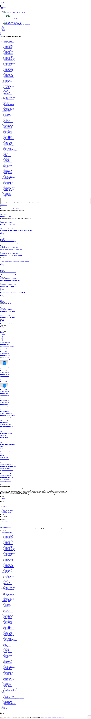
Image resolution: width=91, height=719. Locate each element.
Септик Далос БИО (7, 89)
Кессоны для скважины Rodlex (9, 108)
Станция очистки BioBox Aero (9, 77)
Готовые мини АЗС (7, 186)
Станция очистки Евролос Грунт (9, 534)
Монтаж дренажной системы (9, 705)
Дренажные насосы (7, 169)
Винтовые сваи (6, 121)
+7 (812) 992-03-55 (3, 8)
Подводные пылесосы (7, 193)
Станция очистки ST (7, 80)
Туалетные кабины (7, 161)
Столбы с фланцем (7, 114)
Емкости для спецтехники (8, 641)
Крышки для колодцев (7, 163)
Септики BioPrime (7, 88)
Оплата (3, 30)
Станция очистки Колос (8, 47)
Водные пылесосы (7, 191)
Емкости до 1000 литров (8, 133)
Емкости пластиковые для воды (9, 125)
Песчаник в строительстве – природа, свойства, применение (14, 698)
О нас (3, 26)
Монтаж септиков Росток (8, 701)
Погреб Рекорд (6, 160)
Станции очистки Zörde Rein (10, 55)
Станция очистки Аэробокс (8, 70)
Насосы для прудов (7, 697)
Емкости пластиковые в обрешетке (9, 149)
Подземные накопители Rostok (9, 140)
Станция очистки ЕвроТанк (8, 78)
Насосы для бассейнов (7, 194)
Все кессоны (6, 103)
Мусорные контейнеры (8, 675)
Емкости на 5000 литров (8, 137)
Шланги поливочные (7, 171)
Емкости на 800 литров (8, 132)
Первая (3, 334)
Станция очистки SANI (8, 556)
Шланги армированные (8, 173)
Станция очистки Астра (8, 74)
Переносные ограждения (8, 184)
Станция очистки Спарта (8, 71)
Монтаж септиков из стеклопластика (10, 704)
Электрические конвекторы (8, 174)
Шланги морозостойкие (8, 172)
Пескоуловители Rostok (8, 94)
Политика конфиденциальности (7, 510)
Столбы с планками (7, 115)
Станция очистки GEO (8, 57)
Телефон (1, 715)
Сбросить (2, 204)
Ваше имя (2, 713)
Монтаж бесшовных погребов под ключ (10, 699)
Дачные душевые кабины (8, 165)
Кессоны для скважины (6, 102)
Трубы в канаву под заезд (8, 101)
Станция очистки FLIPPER (8, 45)
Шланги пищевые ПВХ (8, 170)
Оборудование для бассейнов (7, 192)
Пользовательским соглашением (47, 717)
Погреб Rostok (6, 158)
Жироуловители (6, 93)
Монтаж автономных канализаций (9, 703)
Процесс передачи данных (6, 512)
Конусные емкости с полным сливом (10, 147)
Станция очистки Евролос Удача (9, 60)
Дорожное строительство (6, 178)
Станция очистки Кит (7, 52)
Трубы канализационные (8, 590)
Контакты (3, 707)
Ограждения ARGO (7, 183)
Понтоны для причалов (8, 162)
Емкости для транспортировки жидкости (10, 150)
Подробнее (2, 220)
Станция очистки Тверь (8, 72)
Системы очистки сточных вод (7, 41)
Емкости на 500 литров (8, 129)
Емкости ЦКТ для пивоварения (9, 145)
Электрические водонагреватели (9, 177)
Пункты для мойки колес (8, 179)
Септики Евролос (7, 90)
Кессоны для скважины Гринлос (9, 109)
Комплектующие (5, 98)
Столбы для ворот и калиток (8, 607)
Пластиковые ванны (7, 144)
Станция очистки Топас (8, 73)
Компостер (6, 167)
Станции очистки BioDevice (8, 49)
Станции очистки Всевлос (8, 69)
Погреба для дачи (7, 157)
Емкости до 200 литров (8, 127)
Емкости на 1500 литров (8, 624)
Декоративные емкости (8, 164)
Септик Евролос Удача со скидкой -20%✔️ (11, 688)
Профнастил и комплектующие (9, 123)
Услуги (3, 29)
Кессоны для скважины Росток (9, 104)
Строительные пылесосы (8, 175)
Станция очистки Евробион (8, 68)
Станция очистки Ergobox (8, 46)
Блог (3, 28)
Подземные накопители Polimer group (10, 141)
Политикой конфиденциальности (58, 717)
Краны (5, 154)
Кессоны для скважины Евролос (9, 106)
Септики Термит (7, 85)
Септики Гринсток (7, 87)
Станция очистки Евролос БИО (9, 42)
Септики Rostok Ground (8, 84)
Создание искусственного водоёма (9, 696)
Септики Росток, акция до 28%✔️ (9, 689)
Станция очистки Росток (8, 61)
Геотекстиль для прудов (8, 190)
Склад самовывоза (5, 513)
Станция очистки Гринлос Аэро (9, 62)
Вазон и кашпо (6, 658)
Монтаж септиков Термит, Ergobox (9, 702)
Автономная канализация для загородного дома (12, 694)
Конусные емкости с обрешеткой (9, 146)
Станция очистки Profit (8, 65)
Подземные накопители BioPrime (9, 97)
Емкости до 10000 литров (8, 138)
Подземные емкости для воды (9, 139)
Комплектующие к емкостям (8, 152)
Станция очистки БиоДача (8, 79)
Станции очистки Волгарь (8, 76)
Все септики (6, 573)
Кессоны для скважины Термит (9, 105)
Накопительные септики (8, 95)
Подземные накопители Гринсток (9, 96)
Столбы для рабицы (7, 113)
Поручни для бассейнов (8, 196)
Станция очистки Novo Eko (8, 54)
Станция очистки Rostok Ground (9, 58)
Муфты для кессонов (7, 110)
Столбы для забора (7, 112)
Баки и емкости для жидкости (7, 124)
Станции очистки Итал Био (8, 67)
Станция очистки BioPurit (8, 51)
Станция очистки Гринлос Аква (9, 63)
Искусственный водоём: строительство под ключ (12, 695)
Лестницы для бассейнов (8, 195)
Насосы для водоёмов (7, 188)
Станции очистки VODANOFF (9, 44)
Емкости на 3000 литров (8, 136)
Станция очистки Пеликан (8, 50)
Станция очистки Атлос (8, 48)
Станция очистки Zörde (8, 545)
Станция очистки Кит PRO (8, 53)
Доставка (3, 27)
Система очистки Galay (8, 64)
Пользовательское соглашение (7, 509)
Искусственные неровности (8, 182)
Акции (3, 25)
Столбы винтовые (7, 116)
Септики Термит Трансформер (9, 86)
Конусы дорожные (7, 180)
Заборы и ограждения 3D (6, 111)
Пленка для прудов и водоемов (9, 189)
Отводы (5, 155)
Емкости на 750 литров (8, 131)
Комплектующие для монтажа (9, 99)
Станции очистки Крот (8, 81)
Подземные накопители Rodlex (9, 142)
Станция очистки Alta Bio (8, 75)
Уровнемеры (6, 153)
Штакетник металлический (8, 122)
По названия (2, 205)
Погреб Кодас (6, 159)
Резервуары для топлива (8, 143)
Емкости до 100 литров (8, 126)
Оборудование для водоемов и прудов (8, 187)
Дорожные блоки (7, 181)
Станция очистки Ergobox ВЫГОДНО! (10, 687)
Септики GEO (6, 91)
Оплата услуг (4, 505)
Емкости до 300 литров (8, 128)
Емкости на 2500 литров (8, 135)
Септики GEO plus (7, 92)
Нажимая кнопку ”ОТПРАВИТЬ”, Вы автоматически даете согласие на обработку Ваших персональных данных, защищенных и (32, 717)
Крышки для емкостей (7, 156)
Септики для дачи (5, 82)
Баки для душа (6, 166)
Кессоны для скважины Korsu (9, 107)
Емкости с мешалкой (7, 148)
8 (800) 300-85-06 (5, 521)
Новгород (3, 2)
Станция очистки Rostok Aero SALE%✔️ (10, 690)
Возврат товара (4, 511)
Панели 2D (6, 119)
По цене (6, 205)
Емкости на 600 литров (8, 130)
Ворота (5, 118)
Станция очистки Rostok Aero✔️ (9, 59)
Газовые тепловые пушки (8, 176)
